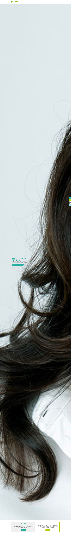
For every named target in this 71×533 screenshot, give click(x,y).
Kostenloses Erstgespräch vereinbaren (17, 264)
